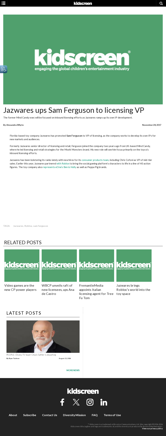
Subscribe (29, 415)
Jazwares (18, 225)
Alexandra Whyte (15, 125)
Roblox (28, 225)
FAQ (95, 415)
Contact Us (49, 415)
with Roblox (63, 163)
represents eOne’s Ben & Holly (59, 167)
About (13, 415)
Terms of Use (112, 415)
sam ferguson (40, 225)
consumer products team (95, 159)
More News (73, 370)
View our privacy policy (152, 428)
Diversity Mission (74, 415)
